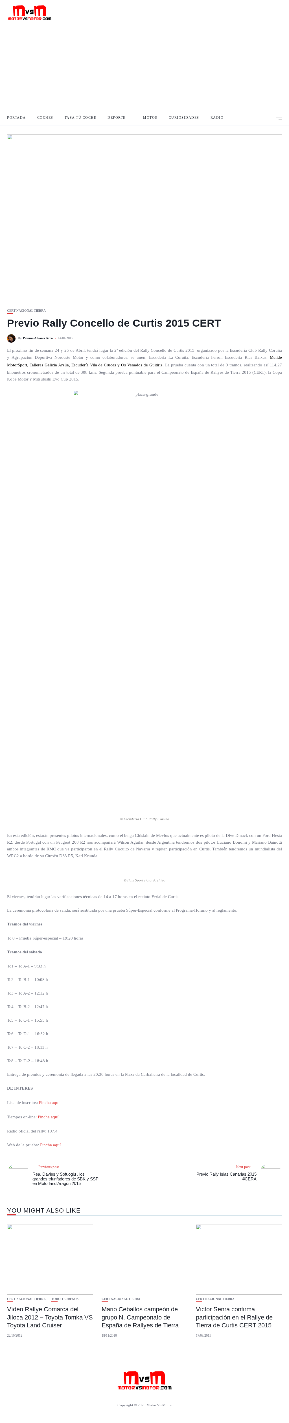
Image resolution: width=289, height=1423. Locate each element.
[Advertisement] (144, 67)
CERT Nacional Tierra (26, 310)
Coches (45, 118)
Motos (150, 118)
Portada (16, 118)
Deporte (117, 118)
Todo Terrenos (64, 1299)
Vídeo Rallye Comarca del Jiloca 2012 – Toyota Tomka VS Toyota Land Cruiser (50, 1317)
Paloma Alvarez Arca (38, 338)
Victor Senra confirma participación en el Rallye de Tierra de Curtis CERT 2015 (234, 1317)
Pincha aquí (49, 1102)
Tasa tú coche (81, 118)
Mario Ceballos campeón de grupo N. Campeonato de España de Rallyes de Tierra (140, 1317)
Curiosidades (184, 118)
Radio (217, 118)
